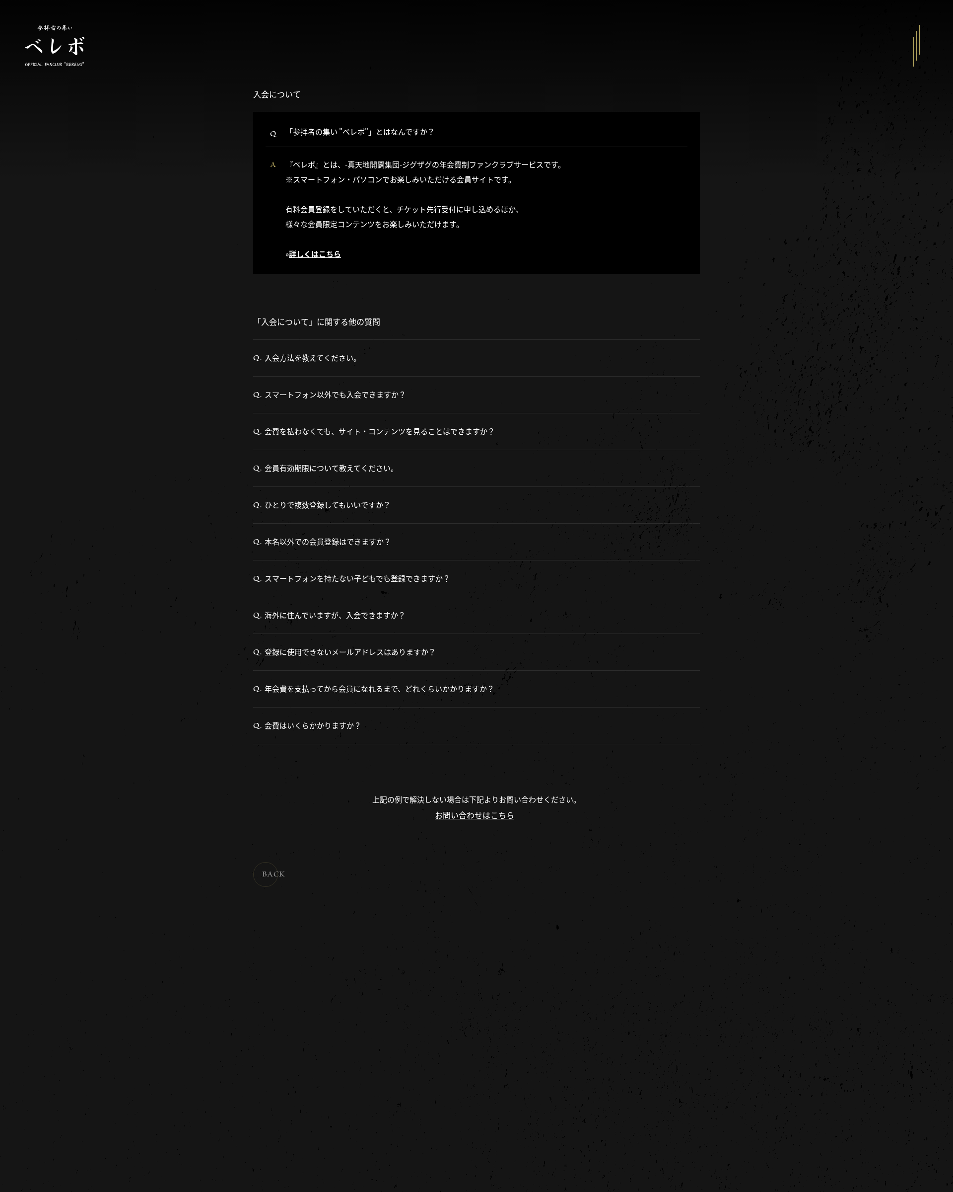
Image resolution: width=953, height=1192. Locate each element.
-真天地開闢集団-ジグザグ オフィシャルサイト (124, 1071)
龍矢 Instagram (85, 1100)
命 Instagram (82, 1089)
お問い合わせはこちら (474, 815)
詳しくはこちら (315, 253)
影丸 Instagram (85, 1111)
